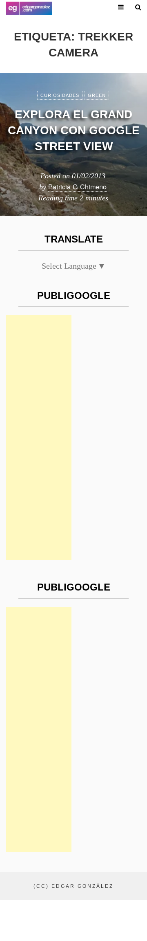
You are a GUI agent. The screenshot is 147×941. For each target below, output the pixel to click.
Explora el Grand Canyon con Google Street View (74, 130)
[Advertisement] (38, 437)
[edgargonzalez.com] (29, 8)
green (97, 95)
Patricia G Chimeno (77, 186)
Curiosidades (59, 95)
